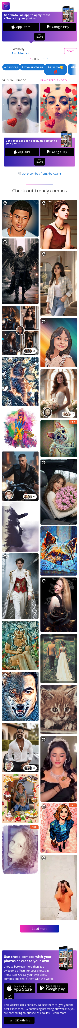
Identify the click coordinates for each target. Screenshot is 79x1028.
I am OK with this (19, 1020)
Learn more (59, 1013)
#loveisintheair (32, 67)
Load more (39, 929)
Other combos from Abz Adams (41, 173)
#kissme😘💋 (56, 69)
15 (47, 59)
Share (70, 51)
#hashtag (11, 67)
